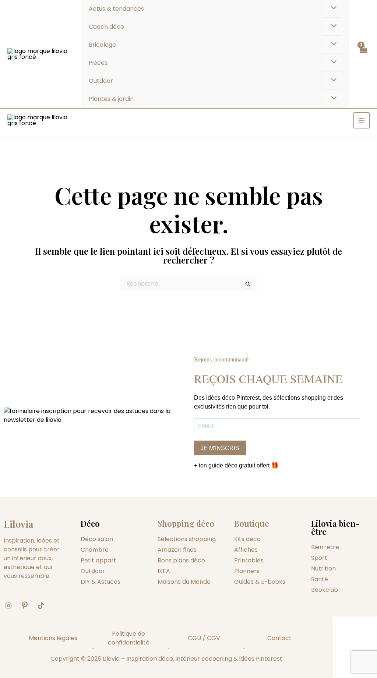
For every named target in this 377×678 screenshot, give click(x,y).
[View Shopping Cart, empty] (363, 54)
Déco (90, 523)
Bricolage (102, 44)
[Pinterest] (27, 605)
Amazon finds (177, 549)
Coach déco (106, 26)
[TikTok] (43, 605)
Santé (319, 579)
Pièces (98, 63)
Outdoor (101, 81)
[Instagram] (11, 605)
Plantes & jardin (111, 99)
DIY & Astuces (100, 582)
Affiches (246, 549)
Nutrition (323, 568)
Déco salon (97, 539)
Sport (319, 558)
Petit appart (98, 560)
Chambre (95, 549)
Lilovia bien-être (335, 527)
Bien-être (325, 547)
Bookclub (324, 590)
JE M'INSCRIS (220, 448)
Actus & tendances (116, 8)
